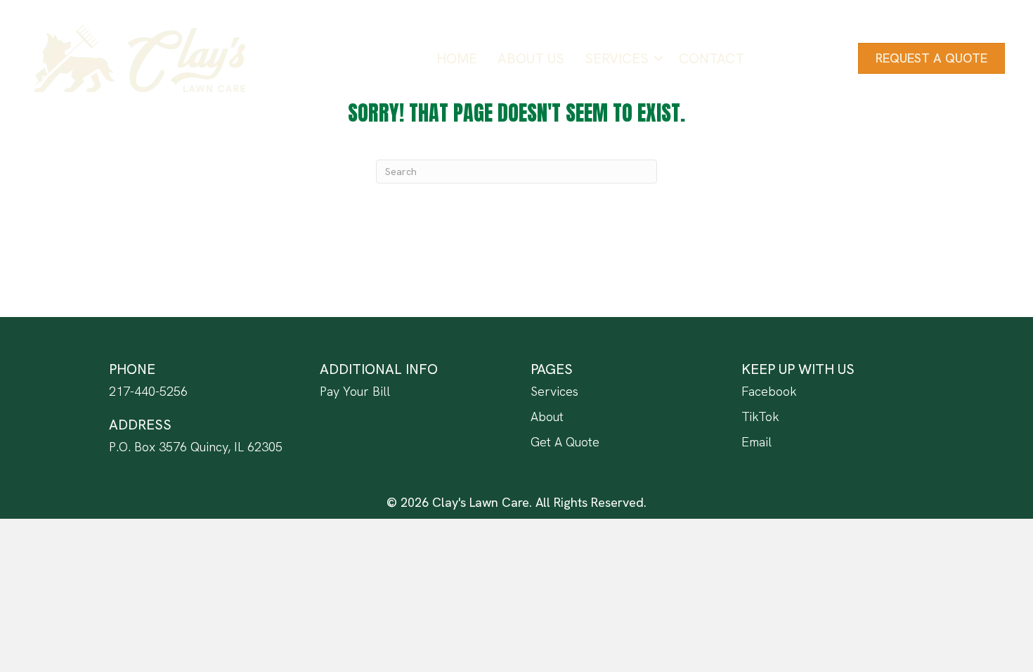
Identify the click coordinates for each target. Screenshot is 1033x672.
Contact (711, 58)
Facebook (769, 391)
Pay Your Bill (355, 391)
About (547, 416)
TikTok (760, 416)
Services (617, 58)
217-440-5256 (148, 391)
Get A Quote (565, 442)
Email (756, 442)
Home (456, 58)
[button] (658, 58)
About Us (531, 58)
